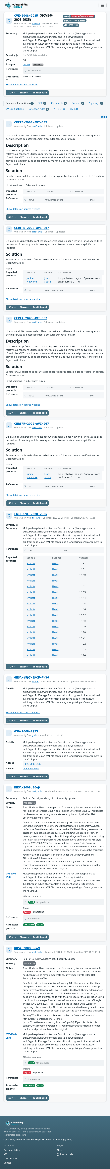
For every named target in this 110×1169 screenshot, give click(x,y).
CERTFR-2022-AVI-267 (31, 228)
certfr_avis (37, 126)
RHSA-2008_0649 (27, 948)
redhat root (38, 64)
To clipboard (40, 92)
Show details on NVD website (22, 84)
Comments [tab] (58, 103)
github (35, 681)
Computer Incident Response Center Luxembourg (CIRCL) (44, 1139)
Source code (66, 1154)
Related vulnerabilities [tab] (19, 103)
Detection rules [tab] (38, 109)
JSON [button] (11, 92)
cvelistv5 (36, 23)
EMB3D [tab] (74, 109)
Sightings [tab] (95, 103)
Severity (11, 55)
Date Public (12, 76)
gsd (34, 735)
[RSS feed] (105, 117)
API (5, 1154)
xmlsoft (31, 563)
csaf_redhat (37, 791)
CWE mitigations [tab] (15, 109)
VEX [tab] (42, 103)
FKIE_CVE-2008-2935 (30, 514)
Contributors (10, 1158)
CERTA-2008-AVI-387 (30, 122)
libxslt (55, 563)
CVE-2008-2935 (27, 16)
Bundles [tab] (77, 103)
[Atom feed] (102, 117)
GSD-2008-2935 (26, 731)
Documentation (11, 1150)
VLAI (66, 16)
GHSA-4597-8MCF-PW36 (31, 678)
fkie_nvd (36, 517)
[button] (63, 70)
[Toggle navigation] (103, 5)
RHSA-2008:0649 (27, 787)
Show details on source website (23, 209)
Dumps (7, 1162)
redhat (26, 64)
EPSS (66, 20)
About (60, 1150)
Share (23, 92)
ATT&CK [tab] (58, 109)
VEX (66, 25)
